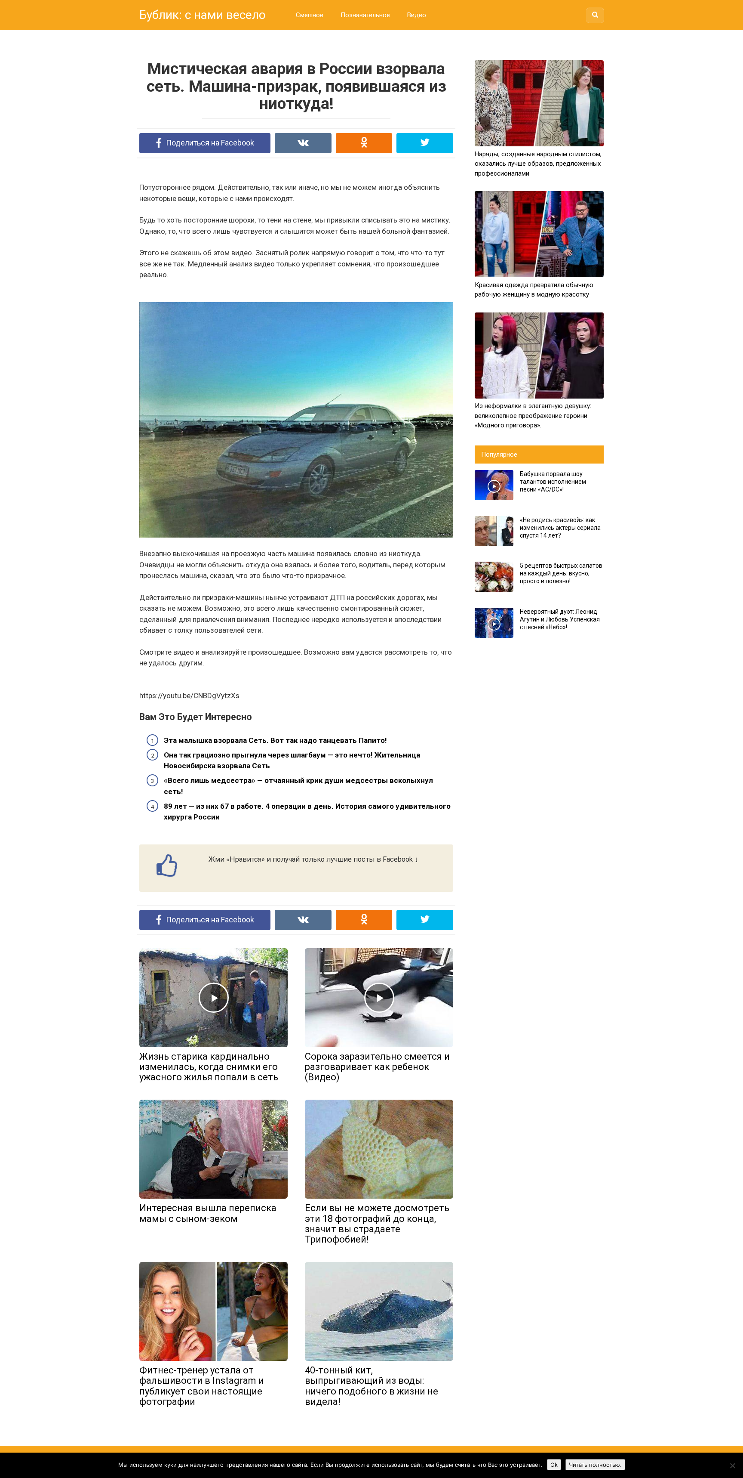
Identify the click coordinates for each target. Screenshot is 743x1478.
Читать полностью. (595, 1464)
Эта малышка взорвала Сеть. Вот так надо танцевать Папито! (275, 740)
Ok (554, 1464)
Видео (416, 15)
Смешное (309, 15)
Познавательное (365, 15)
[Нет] (732, 1465)
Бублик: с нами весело (202, 15)
